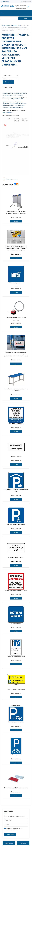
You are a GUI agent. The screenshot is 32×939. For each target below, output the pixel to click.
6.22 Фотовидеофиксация (16, 283)
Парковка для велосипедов (16, 722)
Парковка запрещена (16, 456)
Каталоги (23, 843)
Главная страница (6, 25)
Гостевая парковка (16, 623)
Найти (25, 18)
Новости (20, 25)
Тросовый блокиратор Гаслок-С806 (16, 317)
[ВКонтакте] (15, 184)
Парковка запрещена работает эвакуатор (16, 590)
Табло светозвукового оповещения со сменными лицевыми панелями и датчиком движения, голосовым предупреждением (16, 354)
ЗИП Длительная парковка (16, 423)
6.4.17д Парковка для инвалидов (16, 524)
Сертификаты (9, 843)
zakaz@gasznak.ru (21, 8)
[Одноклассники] (17, 184)
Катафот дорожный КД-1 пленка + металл (16, 788)
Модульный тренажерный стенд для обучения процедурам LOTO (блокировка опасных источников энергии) (16, 248)
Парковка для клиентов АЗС (16, 557)
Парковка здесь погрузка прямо (16, 689)
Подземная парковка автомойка (16, 656)
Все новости (8, 82)
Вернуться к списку (12, 179)
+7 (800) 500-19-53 (20, 6)
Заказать (16, 221)
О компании (14, 25)
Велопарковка (16, 755)
